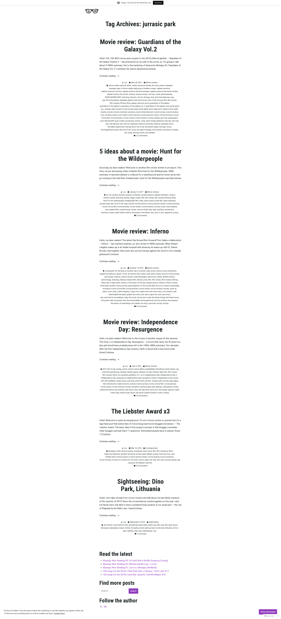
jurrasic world (154, 528)
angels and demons (108, 274)
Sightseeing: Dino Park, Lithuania (140, 485)
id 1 (138, 375)
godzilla (124, 375)
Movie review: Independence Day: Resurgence (140, 325)
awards (122, 195)
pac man (163, 118)
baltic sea (152, 525)
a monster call (131, 271)
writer (160, 393)
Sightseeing (154, 522)
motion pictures (166, 115)
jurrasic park (133, 109)
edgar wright (135, 198)
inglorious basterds (112, 454)
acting (118, 369)
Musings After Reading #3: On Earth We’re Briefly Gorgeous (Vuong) (135, 560)
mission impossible (171, 286)
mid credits (122, 115)
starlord (142, 124)
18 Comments (141, 466)
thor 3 (157, 213)
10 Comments (141, 396)
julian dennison (169, 201)
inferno (162, 283)
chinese (123, 372)
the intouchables (133, 300)
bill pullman (160, 369)
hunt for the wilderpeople (113, 201)
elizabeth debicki (126, 100)
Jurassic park (109, 109)
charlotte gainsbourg (110, 372)
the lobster (145, 213)
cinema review (141, 94)
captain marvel (113, 94)
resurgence (167, 387)
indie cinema (149, 201)
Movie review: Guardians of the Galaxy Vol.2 (140, 45)
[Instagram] (105, 607)
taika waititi (119, 213)
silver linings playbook (155, 121)
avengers (169, 85)
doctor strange (144, 97)
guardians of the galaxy (159, 103)
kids (163, 528)
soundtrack (169, 210)
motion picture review (150, 115)
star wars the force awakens (111, 297)
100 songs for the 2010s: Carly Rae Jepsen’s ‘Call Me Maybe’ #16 (134, 574)
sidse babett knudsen (117, 294)
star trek (175, 121)
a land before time (120, 525)
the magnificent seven (110, 130)
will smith (139, 393)
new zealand (172, 207)
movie (175, 115)
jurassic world (121, 109)
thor (152, 213)
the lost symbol (160, 300)
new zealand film (112, 210)
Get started (158, 3)
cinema (132, 94)
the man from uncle (128, 130)
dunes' (121, 528)
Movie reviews (152, 82)
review (137, 121)
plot (153, 387)
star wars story (164, 294)
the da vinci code (144, 297)
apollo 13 (120, 274)
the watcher (157, 130)
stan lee (168, 121)
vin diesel (174, 130)
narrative (135, 387)
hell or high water (113, 283)
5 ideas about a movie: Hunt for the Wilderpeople (140, 155)
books (176, 274)
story (136, 390)
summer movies (107, 213)
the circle (140, 127)
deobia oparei (132, 372)
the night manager (144, 130)
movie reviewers (167, 457)
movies (150, 118)
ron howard (167, 291)
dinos (175, 525)
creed (158, 94)
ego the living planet (110, 100)
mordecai (106, 289)
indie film (159, 201)
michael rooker (111, 115)
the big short (130, 127)
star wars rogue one (149, 294)
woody (159, 303)
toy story (144, 303)
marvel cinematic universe (124, 112)
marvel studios (172, 112)
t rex (154, 531)
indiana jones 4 (152, 283)
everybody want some (143, 451)
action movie (162, 271)
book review (156, 274)
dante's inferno (169, 277)
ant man (155, 85)
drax (152, 97)
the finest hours (172, 297)
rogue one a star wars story (151, 291)
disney (126, 198)
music (163, 207)
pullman (159, 387)
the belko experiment (116, 127)
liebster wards (152, 454)
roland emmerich (107, 390)
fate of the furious (155, 100)
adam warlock (120, 85)
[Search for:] (114, 591)
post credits (120, 121)
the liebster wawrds (144, 463)
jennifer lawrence (128, 454)
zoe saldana (150, 133)
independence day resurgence (113, 378)
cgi (177, 369)
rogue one (134, 291)
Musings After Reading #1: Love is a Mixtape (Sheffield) (130, 567)
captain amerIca (163, 88)
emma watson (127, 451)
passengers (172, 118)
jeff (102, 381)
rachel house (125, 210)
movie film (105, 118)
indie (141, 201)
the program (173, 300)
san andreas (119, 390)
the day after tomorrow (148, 390)
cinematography (140, 277)
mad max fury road (167, 454)
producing (129, 121)
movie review (128, 118)
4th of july (111, 369)
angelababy (150, 369)
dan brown (152, 277)
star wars (136, 294)
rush (174, 291)
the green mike (107, 300)
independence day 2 (168, 375)
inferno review (171, 283)
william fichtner (150, 393)
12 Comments (141, 135)
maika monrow (123, 384)
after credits (132, 85)
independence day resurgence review (141, 378)
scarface (160, 210)
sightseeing (147, 531)
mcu (102, 115)
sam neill (152, 210)
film (165, 100)
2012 (105, 369)
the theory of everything (120, 303)
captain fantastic (161, 195)
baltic (145, 525)
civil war (151, 94)
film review (172, 100)
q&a (146, 460)
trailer (176, 390)
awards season (147, 195)
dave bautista (166, 94)
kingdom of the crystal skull (143, 286)
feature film (131, 280)
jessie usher (121, 381)
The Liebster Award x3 (140, 411)
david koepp (106, 280)
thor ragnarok (166, 213)
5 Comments (141, 215)
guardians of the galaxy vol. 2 (133, 106)
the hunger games (166, 390)
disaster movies (145, 372)
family (127, 528)
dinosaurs (105, 528)
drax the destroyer (162, 97)
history (124, 283)
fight (161, 372)
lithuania (168, 528)
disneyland (114, 528)
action (111, 85)
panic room (107, 291)
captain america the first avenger (135, 91)
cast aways (108, 277)
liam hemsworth (109, 384)
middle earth (110, 457)
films (129, 103)
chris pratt (124, 94)
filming (123, 103)
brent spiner (170, 369)
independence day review (167, 378)
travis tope (115, 393)
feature (123, 280)
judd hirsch (139, 381)
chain (118, 451)
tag (178, 460)
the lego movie (165, 127)
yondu (141, 133)
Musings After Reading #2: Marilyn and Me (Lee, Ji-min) (130, 564)
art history (132, 274)
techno (128, 213)
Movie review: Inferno (140, 231)
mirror (175, 528)
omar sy (173, 289)
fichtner (156, 372)
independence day (152, 375)
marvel (110, 112)
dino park (168, 525)
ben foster (141, 274)
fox (119, 375)
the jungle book (147, 300)
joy (102, 109)
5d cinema (108, 525)
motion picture (134, 115)
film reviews (115, 103)
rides (136, 531)
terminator (136, 213)
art (107, 195)
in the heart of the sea (136, 283)
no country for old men (128, 460)
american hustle (144, 85)
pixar (115, 291)
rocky (143, 121)
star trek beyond (112, 124)
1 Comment (141, 534)
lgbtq (176, 381)
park (124, 531)
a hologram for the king (114, 271)
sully (126, 297)
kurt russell (163, 109)
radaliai (130, 531)
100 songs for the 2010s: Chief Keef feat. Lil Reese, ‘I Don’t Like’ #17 (136, 571)
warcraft (152, 303)
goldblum (132, 375)
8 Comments (141, 306)
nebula (157, 118)
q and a (141, 460)
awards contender (133, 195)
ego (172, 97)
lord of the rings (121, 204)
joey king (130, 381)
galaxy (134, 103)
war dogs (128, 133)
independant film (132, 201)
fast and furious (140, 100)
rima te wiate (142, 210)
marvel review (159, 112)
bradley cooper (150, 88)
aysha (130, 88)
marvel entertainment (144, 112)
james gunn (174, 106)
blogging (112, 451)
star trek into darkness (129, 124)
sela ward (129, 390)
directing (125, 97)
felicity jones (142, 280)
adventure (172, 271)
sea (140, 531)
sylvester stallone (153, 124)
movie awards (153, 457)
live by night (173, 109)
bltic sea (160, 525)
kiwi (112, 204)
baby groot (138, 88)
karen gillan (143, 109)
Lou (125, 82)
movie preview (117, 118)
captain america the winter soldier (164, 91)
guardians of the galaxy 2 (110, 106)
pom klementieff (107, 121)
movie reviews (141, 118)
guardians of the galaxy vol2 (157, 106)
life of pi (159, 286)
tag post (131, 463)
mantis (103, 112)
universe (166, 130)
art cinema (113, 195)
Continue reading (107, 76)
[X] (101, 607)
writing (136, 133)
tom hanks (135, 303)
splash (129, 294)
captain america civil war (111, 91)
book (148, 274)
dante (159, 277)
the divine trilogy (158, 297)
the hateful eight (151, 127)
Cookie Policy (59, 613)
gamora (140, 103)
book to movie (167, 274)
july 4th (148, 381)
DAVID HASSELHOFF (113, 97)
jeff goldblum (110, 381)
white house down (127, 393)
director (133, 97)
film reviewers (162, 451)
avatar (161, 85)
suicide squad (170, 460)
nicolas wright (145, 387)
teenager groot (167, 124)
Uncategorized (151, 448)
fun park (134, 528)
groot (147, 103)
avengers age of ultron (118, 88)
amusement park (135, 525)
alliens (142, 369)
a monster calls (143, 271)
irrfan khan (104, 286)
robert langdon (123, 291)
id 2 (142, 375)
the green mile (120, 300)
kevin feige (153, 109)
